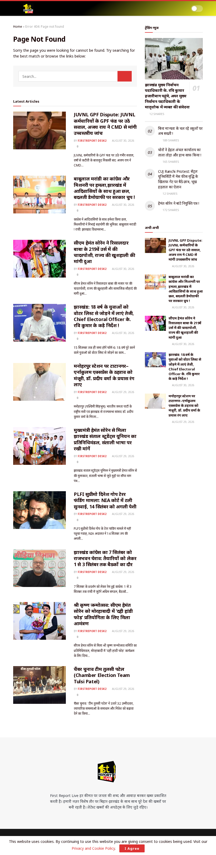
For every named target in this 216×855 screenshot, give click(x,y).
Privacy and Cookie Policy (93, 848)
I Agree (132, 848)
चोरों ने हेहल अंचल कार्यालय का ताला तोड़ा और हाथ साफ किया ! (179, 152)
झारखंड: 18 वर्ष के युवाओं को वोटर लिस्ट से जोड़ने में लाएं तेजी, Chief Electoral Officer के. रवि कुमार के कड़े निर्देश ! (104, 316)
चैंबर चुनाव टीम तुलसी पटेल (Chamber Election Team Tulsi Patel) (102, 675)
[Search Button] (124, 76)
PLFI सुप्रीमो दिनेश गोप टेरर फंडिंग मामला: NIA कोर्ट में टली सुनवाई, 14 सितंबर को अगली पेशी (105, 500)
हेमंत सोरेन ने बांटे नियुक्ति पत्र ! (178, 203)
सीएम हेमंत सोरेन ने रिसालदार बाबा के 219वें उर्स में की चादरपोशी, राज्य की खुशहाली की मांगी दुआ (104, 252)
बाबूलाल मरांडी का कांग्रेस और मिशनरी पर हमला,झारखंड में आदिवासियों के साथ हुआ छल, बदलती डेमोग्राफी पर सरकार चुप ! (104, 187)
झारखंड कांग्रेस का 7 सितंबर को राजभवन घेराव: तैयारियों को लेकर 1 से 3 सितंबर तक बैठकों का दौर (105, 558)
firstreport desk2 (92, 140)
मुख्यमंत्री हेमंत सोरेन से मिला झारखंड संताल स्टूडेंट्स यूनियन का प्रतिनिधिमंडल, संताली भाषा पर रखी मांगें (105, 439)
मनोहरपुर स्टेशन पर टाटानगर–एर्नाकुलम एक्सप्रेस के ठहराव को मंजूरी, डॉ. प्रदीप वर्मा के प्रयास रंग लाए (104, 375)
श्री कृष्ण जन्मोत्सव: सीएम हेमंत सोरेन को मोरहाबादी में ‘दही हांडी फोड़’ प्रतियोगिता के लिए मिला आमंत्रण (103, 614)
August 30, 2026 (122, 140)
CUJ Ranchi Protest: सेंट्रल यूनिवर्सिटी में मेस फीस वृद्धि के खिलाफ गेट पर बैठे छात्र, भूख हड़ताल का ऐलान (178, 179)
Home (17, 26)
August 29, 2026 (122, 392)
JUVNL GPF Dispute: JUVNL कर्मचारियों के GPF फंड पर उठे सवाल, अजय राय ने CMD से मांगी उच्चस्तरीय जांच (105, 123)
